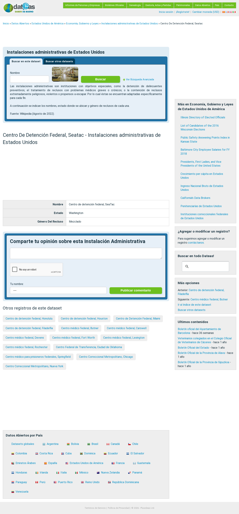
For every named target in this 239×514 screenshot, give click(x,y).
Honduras (21, 472)
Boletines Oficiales (114, 5)
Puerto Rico (65, 482)
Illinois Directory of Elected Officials (203, 117)
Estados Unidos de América (48, 23)
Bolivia (75, 444)
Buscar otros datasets (59, 61)
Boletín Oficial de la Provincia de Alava (201, 353)
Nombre (15, 73)
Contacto (229, 5)
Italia (64, 472)
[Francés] (227, 12)
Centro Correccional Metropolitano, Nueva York (34, 366)
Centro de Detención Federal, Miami (138, 318)
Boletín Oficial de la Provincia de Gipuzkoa (203, 362)
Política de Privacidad (118, 508)
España (52, 463)
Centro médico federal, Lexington (124, 337)
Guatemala (143, 463)
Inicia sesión (166, 12)
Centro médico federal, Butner (80, 328)
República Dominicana (125, 482)
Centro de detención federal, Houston (84, 318)
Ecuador (113, 453)
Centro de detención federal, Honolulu (29, 318)
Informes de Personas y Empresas (82, 5)
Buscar (100, 79)
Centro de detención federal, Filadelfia (29, 328)
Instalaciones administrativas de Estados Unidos (129, 23)
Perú (42, 482)
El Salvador (137, 453)
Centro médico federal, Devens (25, 337)
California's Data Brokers (195, 198)
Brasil (95, 444)
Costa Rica (46, 453)
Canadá (115, 444)
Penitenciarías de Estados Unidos (201, 206)
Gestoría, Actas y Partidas (158, 5)
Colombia (21, 453)
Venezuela (22, 491)
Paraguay (21, 482)
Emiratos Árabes (26, 463)
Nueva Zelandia (110, 472)
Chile (135, 444)
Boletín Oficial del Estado (193, 347)
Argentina (52, 444)
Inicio (6, 23)
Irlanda (44, 472)
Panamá (137, 472)
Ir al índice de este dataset (194, 304)
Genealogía (135, 5)
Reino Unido (92, 482)
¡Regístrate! (182, 12)
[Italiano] (234, 12)
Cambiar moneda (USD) (205, 12)
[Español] (224, 12)
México (83, 472)
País (217, 5)
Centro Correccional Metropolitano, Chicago (106, 356)
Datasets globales (22, 444)
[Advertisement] (108, 36)
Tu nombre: (17, 284)
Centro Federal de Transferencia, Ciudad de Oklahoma (89, 347)
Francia (120, 463)
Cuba (68, 453)
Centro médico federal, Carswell (126, 328)
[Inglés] (231, 12)
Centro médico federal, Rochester (27, 347)
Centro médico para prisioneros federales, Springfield (38, 356)
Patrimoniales (183, 5)
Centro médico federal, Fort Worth (73, 337)
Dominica (89, 453)
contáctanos (196, 242)
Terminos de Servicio (95, 508)
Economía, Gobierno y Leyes (82, 23)
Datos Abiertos (202, 5)
